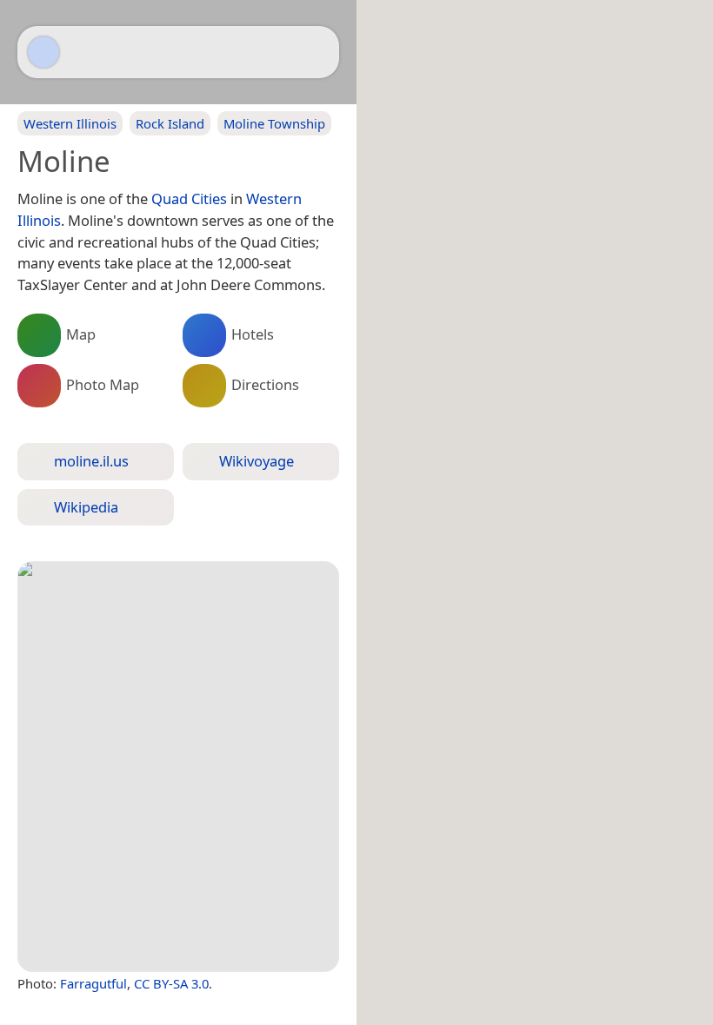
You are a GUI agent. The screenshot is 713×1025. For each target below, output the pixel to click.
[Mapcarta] (43, 52)
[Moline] (178, 766)
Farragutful (93, 983)
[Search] (317, 52)
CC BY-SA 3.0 (171, 983)
